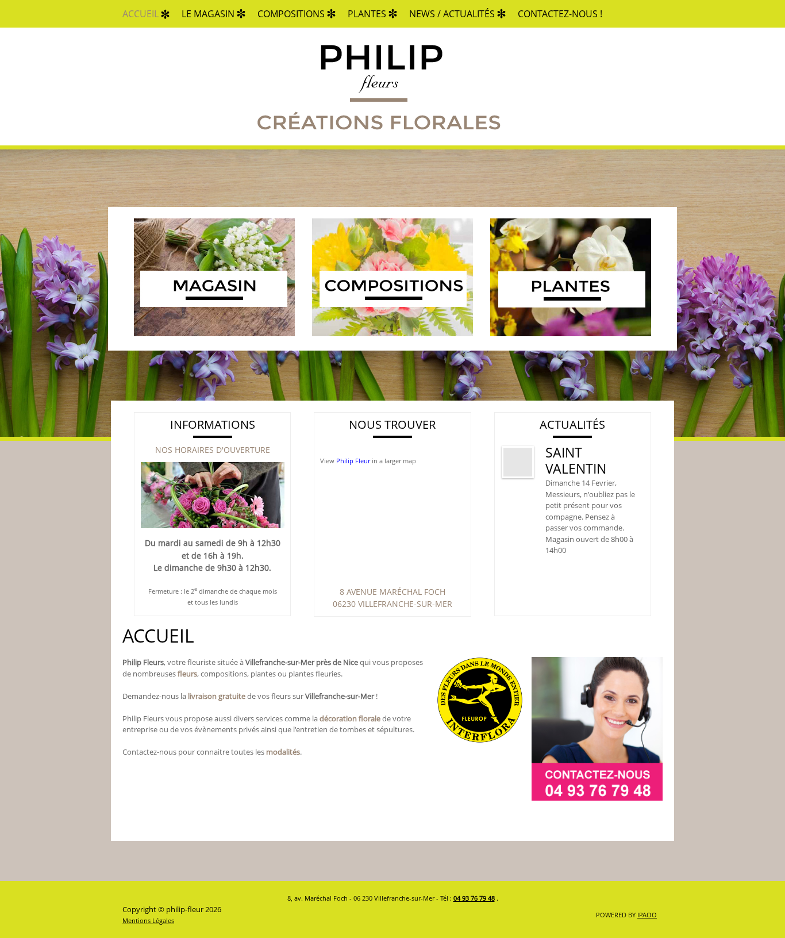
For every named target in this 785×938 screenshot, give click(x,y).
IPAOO (647, 914)
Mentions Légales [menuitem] (148, 920)
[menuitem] (140, 13)
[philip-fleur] (378, 86)
